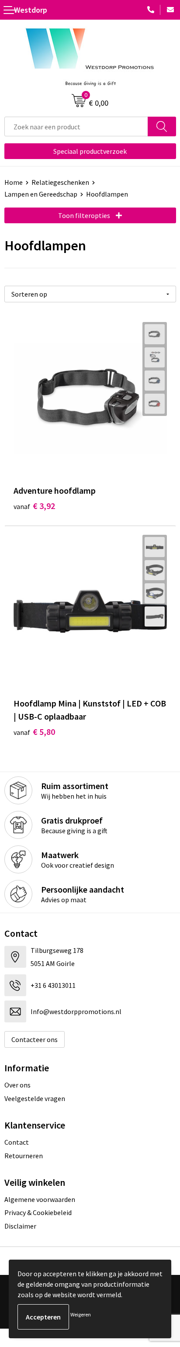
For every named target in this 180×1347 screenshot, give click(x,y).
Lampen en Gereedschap (40, 194)
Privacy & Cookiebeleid (38, 1212)
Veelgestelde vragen (34, 1098)
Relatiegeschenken (60, 182)
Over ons (17, 1084)
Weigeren (80, 1314)
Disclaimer (20, 1226)
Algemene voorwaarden (39, 1199)
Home (13, 182)
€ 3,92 (34, 505)
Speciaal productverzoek (90, 151)
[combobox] (76, 126)
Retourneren (23, 1155)
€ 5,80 (34, 731)
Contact (16, 1142)
